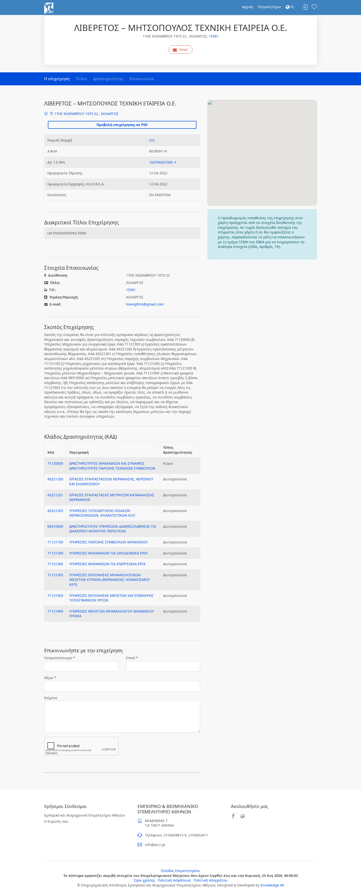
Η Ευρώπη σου (56, 821)
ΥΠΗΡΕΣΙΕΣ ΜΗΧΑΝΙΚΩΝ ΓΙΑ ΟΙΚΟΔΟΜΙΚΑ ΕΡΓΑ (108, 553)
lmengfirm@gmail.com (145, 304)
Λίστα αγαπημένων (314, 7)
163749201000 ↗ (163, 162)
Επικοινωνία (142, 78)
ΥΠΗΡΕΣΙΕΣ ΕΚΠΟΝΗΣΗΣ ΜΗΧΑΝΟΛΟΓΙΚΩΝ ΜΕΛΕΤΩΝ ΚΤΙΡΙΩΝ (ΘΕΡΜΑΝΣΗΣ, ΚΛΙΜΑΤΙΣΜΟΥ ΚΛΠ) (109, 580)
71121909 (55, 611)
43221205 (55, 510)
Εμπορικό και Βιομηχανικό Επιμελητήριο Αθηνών (84, 815)
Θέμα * (50, 677)
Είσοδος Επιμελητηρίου (180, 870)
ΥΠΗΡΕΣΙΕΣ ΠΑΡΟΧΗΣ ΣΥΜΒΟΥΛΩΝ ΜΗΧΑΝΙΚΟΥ (108, 542)
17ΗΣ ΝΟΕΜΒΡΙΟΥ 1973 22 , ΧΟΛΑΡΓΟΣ (85, 113)
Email (183, 49)
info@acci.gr (155, 844)
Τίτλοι (81, 78)
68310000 (55, 526)
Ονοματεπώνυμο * (59, 657)
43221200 (55, 479)
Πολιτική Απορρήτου (210, 880)
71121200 (55, 553)
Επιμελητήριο (269, 6)
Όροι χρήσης (144, 880)
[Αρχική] (48, 7)
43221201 (55, 495)
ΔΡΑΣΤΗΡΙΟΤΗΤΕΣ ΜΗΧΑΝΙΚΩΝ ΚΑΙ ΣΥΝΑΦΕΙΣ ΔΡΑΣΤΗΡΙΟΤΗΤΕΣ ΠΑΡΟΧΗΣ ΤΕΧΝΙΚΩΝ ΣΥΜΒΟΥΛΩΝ (112, 466)
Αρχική (247, 6)
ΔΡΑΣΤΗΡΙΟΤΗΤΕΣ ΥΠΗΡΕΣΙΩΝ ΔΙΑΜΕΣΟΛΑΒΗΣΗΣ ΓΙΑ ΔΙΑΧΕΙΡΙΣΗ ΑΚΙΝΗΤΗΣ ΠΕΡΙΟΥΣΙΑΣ (112, 529)
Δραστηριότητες (108, 78)
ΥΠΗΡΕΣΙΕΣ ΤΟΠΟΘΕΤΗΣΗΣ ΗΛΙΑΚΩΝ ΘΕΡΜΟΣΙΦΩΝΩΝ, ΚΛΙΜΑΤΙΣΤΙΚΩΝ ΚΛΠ (102, 513)
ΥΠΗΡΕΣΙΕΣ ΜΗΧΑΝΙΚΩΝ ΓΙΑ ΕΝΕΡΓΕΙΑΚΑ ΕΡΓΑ (107, 564)
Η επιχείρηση (57, 78)
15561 (214, 36)
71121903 (55, 595)
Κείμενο (50, 697)
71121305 (55, 575)
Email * (132, 657)
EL (292, 6)
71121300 (55, 564)
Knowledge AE (272, 885)
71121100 (55, 542)
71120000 (55, 463)
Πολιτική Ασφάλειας (174, 880)
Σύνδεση (305, 7)
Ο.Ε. (152, 140)
